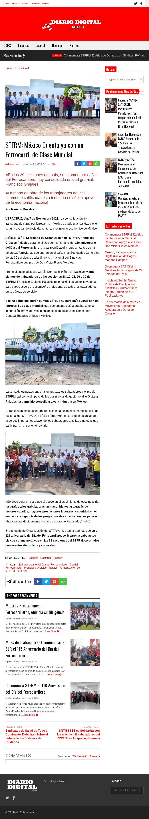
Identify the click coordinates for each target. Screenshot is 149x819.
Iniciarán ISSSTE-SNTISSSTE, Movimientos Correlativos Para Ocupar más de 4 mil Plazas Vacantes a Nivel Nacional (130, 113)
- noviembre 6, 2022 (30, 661)
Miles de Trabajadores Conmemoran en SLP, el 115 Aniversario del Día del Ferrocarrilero (35, 648)
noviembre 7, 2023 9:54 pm (35, 164)
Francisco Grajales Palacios (41, 567)
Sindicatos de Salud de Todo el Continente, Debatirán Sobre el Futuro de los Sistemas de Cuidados (26, 736)
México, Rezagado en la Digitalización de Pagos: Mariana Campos (120, 256)
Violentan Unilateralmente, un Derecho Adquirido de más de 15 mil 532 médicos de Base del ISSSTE (130, 205)
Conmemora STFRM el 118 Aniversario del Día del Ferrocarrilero (35, 688)
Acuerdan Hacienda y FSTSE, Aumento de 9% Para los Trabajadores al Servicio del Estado (129, 143)
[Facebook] (141, 3)
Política (45, 4)
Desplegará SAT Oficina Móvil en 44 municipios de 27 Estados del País (123, 270)
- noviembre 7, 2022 (30, 618)
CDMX (6, 4)
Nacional (36, 4)
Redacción (13, 164)
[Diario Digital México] (74, 24)
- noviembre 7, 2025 (30, 698)
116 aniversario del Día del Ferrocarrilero (43, 564)
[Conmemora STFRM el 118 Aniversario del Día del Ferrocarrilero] (85, 695)
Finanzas (16, 4)
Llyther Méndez (12, 618)
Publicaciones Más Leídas (122, 91)
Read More (51, 631)
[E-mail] (90, 163)
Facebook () (64, 756)
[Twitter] (135, 3)
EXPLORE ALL (136, 91)
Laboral (25, 4)
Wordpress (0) (80, 756)
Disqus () (95, 756)
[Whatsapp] (96, 163)
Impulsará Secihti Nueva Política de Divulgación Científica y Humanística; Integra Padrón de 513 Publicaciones (121, 288)
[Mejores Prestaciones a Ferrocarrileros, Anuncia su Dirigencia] (85, 616)
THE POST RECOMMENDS (22, 595)
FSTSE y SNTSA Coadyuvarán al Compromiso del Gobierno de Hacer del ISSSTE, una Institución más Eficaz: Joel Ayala (130, 173)
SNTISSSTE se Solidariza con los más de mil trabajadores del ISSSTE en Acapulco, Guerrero (78, 734)
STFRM (22, 570)
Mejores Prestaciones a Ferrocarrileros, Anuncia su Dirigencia (35, 608)
